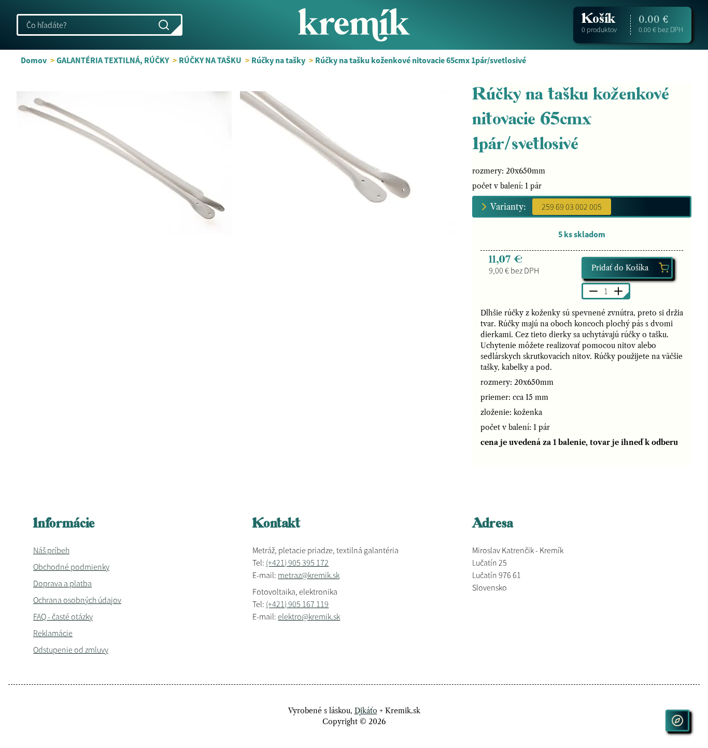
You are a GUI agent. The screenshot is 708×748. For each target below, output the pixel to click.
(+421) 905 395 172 (297, 562)
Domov (34, 60)
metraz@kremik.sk (308, 575)
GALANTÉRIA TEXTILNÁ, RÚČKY (112, 60)
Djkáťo (366, 710)
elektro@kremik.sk (309, 616)
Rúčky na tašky (278, 60)
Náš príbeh (51, 550)
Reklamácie (53, 633)
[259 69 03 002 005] (571, 206)
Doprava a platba (62, 583)
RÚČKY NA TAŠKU (210, 60)
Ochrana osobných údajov (77, 600)
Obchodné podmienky (71, 567)
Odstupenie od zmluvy (70, 649)
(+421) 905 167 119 (297, 604)
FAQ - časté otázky (63, 616)
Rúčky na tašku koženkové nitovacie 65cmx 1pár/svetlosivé (420, 60)
